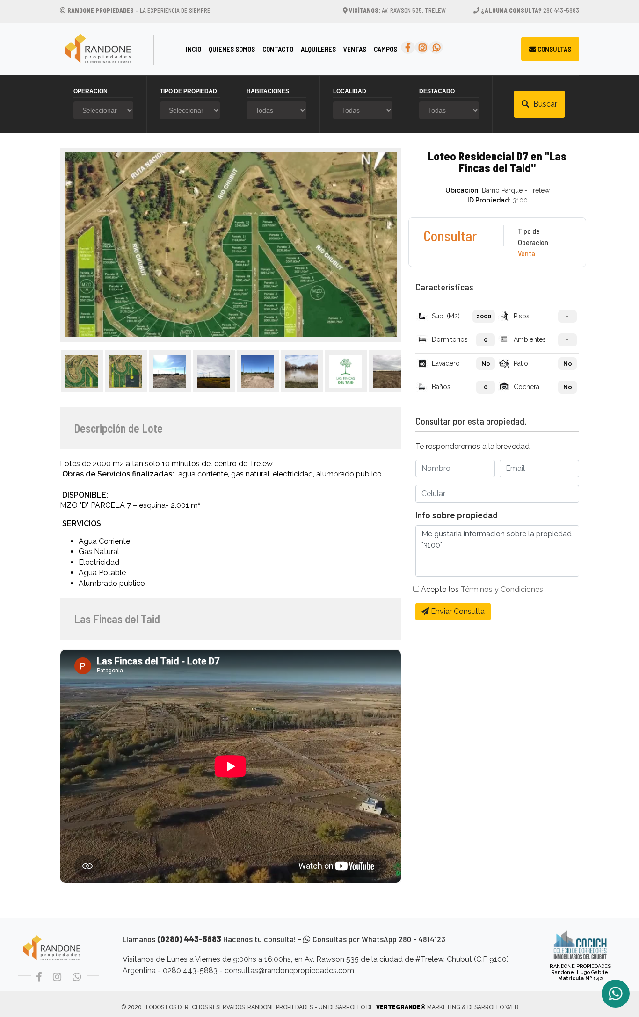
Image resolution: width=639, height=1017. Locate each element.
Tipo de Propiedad (188, 91)
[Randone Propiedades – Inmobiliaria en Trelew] (117, 49)
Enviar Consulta (457, 611)
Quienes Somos (232, 49)
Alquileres (318, 49)
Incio (195, 48)
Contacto (277, 49)
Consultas (553, 49)
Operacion (90, 91)
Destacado (437, 91)
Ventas (354, 49)
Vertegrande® (401, 1007)
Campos (385, 49)
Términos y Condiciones (502, 589)
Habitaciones (268, 91)
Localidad (349, 91)
